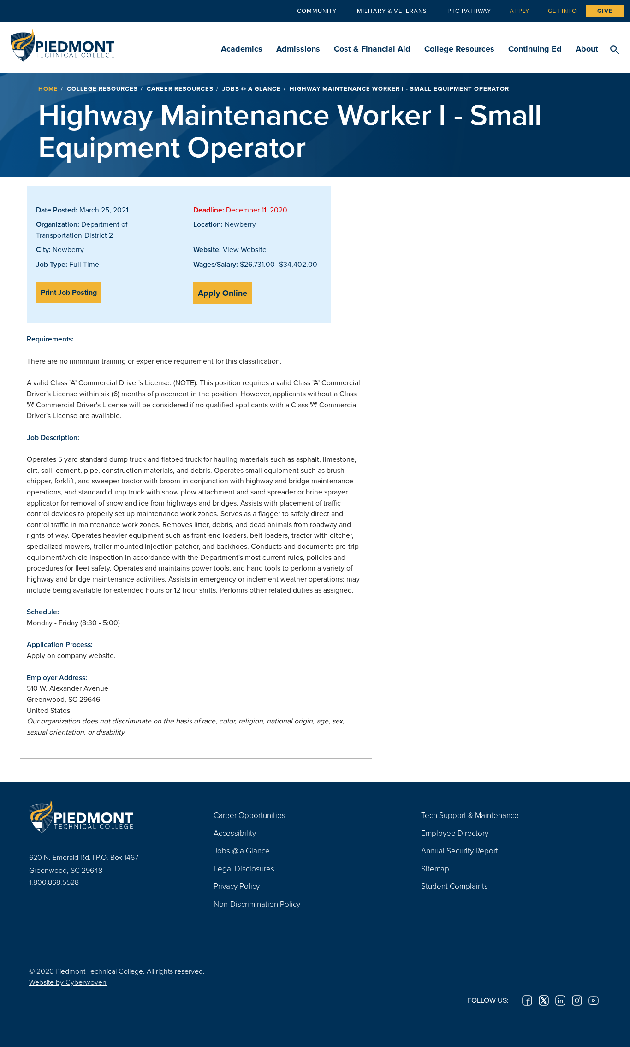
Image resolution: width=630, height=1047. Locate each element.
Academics (241, 49)
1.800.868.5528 (54, 882)
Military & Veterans (392, 10)
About (587, 49)
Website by (68, 982)
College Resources (459, 49)
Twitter (544, 1000)
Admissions (298, 49)
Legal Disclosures (244, 868)
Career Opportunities (249, 815)
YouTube (593, 1000)
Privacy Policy (237, 886)
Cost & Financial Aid (372, 49)
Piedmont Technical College (62, 42)
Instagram (577, 1000)
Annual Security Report (459, 850)
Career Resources (180, 88)
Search (614, 50)
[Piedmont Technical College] (107, 816)
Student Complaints (454, 886)
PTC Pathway (469, 10)
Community (317, 10)
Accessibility (235, 833)
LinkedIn (560, 1000)
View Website (245, 249)
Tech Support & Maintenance (470, 815)
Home (48, 88)
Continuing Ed (535, 49)
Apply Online (222, 293)
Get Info (562, 10)
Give (605, 10)
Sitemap (435, 868)
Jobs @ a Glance (251, 88)
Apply (519, 10)
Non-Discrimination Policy (257, 904)
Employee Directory (454, 833)
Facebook (527, 1000)
